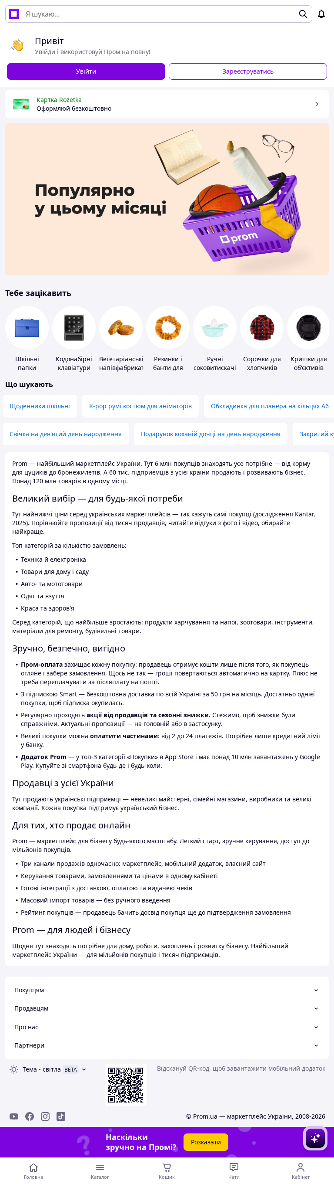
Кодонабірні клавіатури (74, 363)
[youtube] (14, 1116)
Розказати (206, 1142)
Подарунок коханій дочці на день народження (211, 434)
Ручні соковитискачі (215, 363)
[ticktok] (61, 1116)
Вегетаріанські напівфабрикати (123, 363)
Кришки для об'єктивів (309, 363)
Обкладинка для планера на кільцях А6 (270, 406)
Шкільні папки (27, 363)
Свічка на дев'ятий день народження (66, 434)
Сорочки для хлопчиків (262, 363)
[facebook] (29, 1116)
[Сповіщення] (321, 14)
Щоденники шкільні (40, 406)
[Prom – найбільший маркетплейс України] (14, 14)
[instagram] (45, 1116)
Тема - (42, 1069)
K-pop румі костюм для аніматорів (140, 406)
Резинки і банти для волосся (168, 367)
